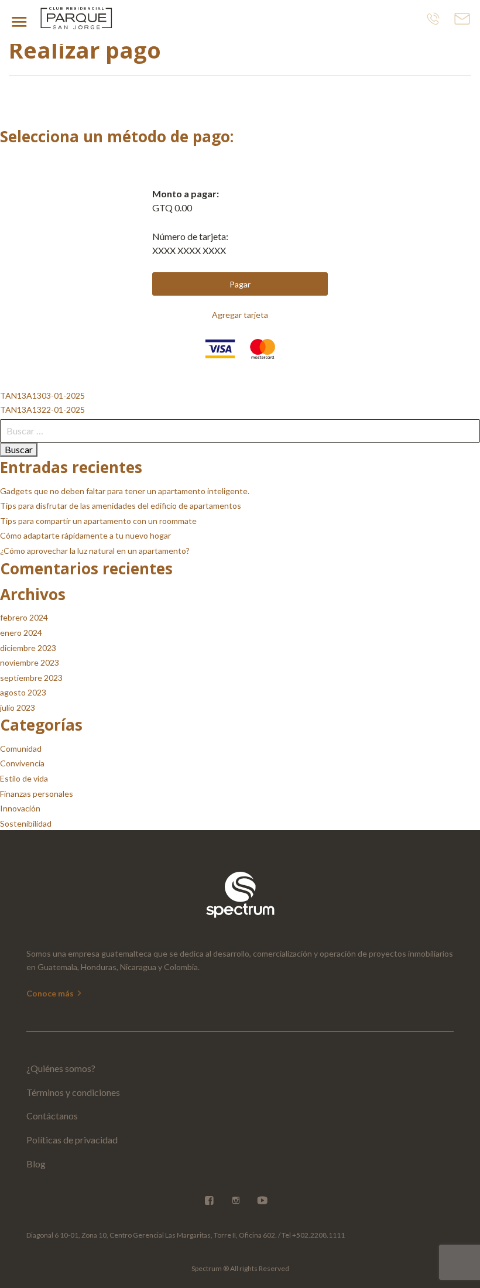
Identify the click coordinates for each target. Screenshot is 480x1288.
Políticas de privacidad (72, 1139)
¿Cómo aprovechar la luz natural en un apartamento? (95, 551)
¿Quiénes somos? (60, 1068)
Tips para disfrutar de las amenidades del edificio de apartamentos (120, 506)
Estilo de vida (24, 778)
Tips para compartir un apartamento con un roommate (98, 521)
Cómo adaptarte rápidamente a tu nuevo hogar (85, 535)
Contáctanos (52, 1115)
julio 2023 (17, 707)
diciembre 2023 (28, 648)
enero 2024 (21, 633)
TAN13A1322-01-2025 (42, 410)
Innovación (20, 808)
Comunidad (21, 748)
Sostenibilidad (26, 823)
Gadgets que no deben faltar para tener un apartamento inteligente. (124, 491)
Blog (36, 1163)
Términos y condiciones (73, 1092)
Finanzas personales (36, 794)
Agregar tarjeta (240, 315)
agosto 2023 (23, 692)
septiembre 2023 (31, 678)
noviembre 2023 (29, 662)
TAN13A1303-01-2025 (42, 395)
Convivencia (22, 763)
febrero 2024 (24, 617)
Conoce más (51, 993)
